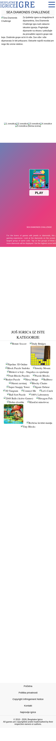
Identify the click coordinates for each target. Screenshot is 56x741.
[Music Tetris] (40, 364)
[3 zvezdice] (34, 124)
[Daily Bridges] (38, 343)
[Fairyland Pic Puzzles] (13, 422)
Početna (28, 686)
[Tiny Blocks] (28, 426)
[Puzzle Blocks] (41, 375)
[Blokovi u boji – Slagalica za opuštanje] (28, 371)
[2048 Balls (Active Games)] (18, 398)
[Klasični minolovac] (38, 402)
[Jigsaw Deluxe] (41, 387)
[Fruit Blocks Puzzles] (18, 375)
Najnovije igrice (28, 712)
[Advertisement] (28, 79)
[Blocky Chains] (38, 383)
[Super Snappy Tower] (18, 387)
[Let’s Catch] (46, 390)
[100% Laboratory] (39, 394)
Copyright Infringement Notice (28, 699)
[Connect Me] (28, 390)
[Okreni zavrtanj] (18, 383)
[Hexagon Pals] (44, 398)
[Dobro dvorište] (15, 402)
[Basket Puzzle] (12, 379)
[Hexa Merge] (30, 379)
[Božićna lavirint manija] (39, 422)
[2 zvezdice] (22, 124)
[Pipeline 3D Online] (16, 364)
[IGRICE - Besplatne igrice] (17, 8)
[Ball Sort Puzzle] (16, 394)
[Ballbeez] (46, 379)
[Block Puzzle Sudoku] (17, 368)
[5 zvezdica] (21, 126)
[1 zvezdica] (10, 124)
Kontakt (28, 705)
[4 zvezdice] (46, 124)
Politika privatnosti (28, 692)
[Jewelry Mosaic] (42, 368)
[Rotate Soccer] (18, 343)
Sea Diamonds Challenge (28, 12)
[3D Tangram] (10, 390)
